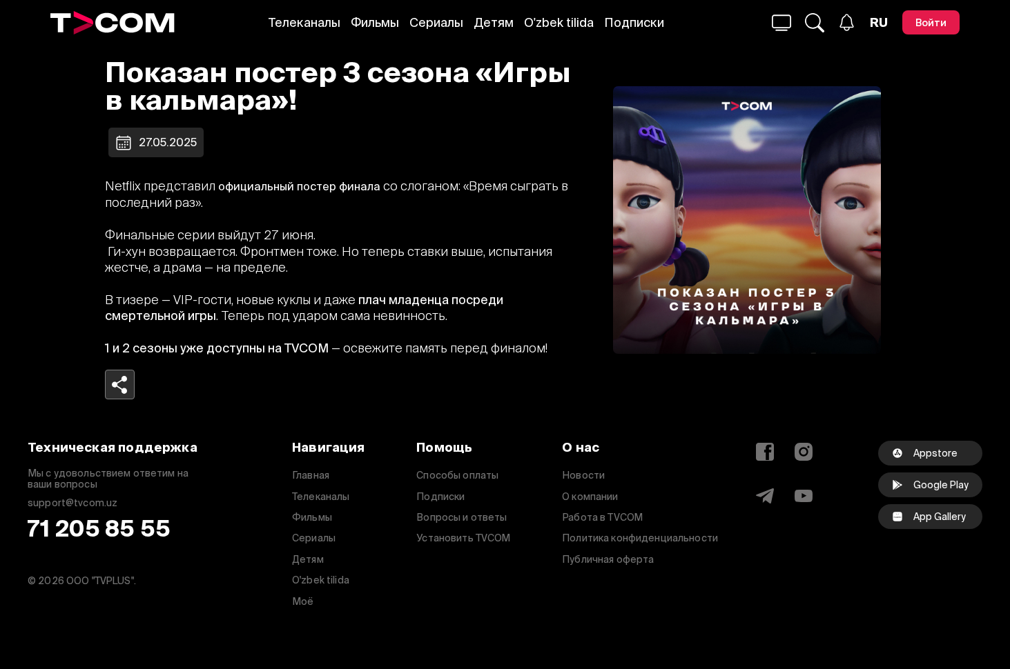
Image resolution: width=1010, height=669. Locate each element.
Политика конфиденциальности (640, 537)
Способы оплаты (457, 475)
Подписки (634, 22)
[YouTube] (804, 496)
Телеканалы (304, 22)
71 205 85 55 (99, 529)
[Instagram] (804, 452)
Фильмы (375, 22)
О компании (590, 496)
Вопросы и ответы (461, 517)
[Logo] (112, 22)
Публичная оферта (608, 559)
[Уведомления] (846, 22)
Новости (583, 475)
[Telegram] (765, 496)
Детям (494, 22)
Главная (310, 475)
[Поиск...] (781, 22)
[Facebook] (765, 452)
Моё (302, 601)
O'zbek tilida (559, 22)
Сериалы (436, 22)
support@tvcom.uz (72, 503)
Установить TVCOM (463, 537)
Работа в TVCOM (602, 517)
